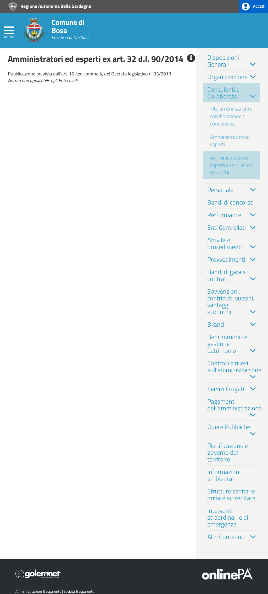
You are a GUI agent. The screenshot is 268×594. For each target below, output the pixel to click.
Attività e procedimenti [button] (224, 243)
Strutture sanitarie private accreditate (231, 494)
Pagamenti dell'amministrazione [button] (234, 405)
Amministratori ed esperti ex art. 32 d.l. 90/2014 (231, 165)
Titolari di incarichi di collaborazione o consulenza (232, 116)
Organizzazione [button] (227, 76)
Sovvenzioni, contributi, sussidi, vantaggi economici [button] (230, 301)
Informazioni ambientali (224, 475)
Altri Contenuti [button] (226, 536)
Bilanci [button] (215, 324)
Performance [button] (224, 214)
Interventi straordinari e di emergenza (227, 517)
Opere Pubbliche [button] (228, 426)
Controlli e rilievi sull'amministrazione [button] (234, 366)
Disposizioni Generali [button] (223, 61)
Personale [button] (220, 189)
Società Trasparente (79, 591)
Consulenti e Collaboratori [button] (224, 93)
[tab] (231, 60)
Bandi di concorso (230, 202)
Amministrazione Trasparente (38, 591)
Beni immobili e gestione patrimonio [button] (227, 343)
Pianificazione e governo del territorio (227, 452)
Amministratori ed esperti (229, 140)
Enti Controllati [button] (226, 227)
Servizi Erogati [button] (225, 388)
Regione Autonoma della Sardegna (55, 6)
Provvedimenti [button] (226, 259)
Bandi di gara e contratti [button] (226, 275)
